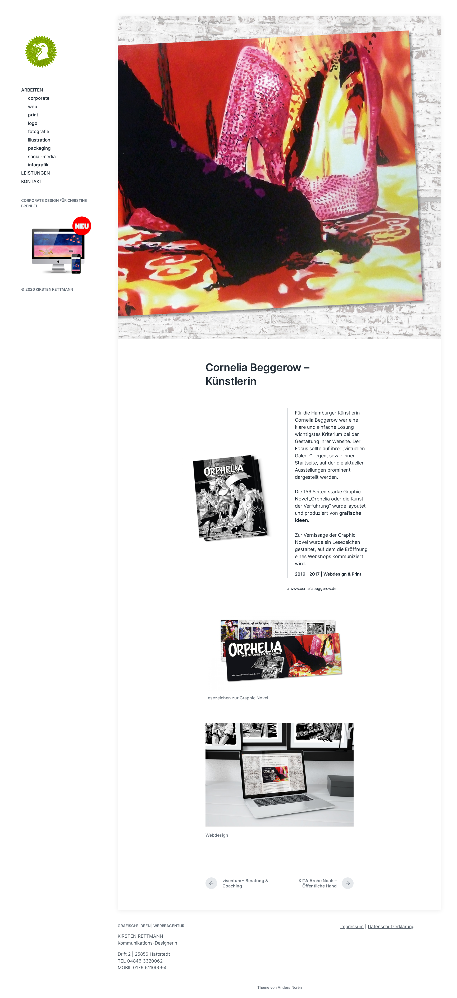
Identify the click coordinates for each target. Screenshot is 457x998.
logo (32, 123)
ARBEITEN (32, 90)
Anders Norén (290, 987)
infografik (38, 164)
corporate (38, 98)
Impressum (352, 926)
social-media (42, 156)
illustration (39, 140)
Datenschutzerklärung (391, 926)
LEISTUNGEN (35, 173)
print (33, 114)
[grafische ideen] (41, 51)
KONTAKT (31, 181)
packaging (39, 148)
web (32, 106)
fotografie (38, 131)
